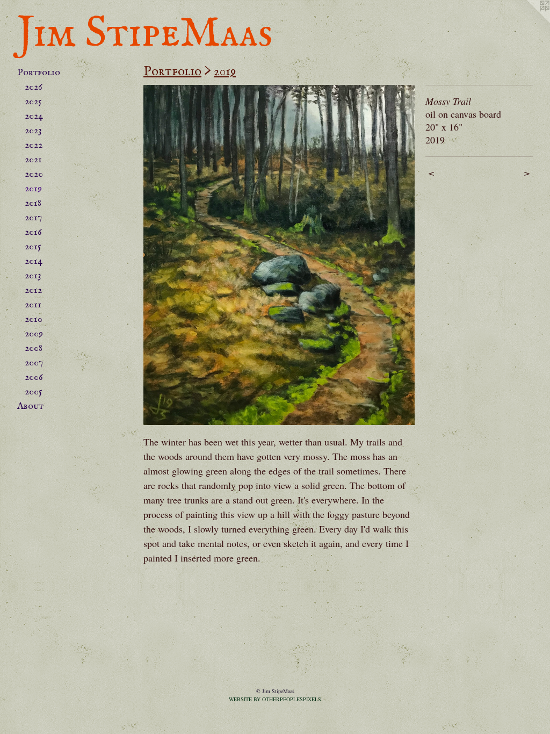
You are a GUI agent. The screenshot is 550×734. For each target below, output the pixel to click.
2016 (33, 232)
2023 (33, 131)
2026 (33, 87)
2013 (33, 276)
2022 (33, 145)
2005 (33, 392)
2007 (34, 363)
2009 (34, 334)
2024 (34, 116)
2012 (33, 290)
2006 (34, 377)
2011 (33, 305)
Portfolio (38, 73)
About (30, 406)
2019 (33, 189)
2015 (33, 247)
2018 (33, 203)
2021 (33, 160)
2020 (34, 174)
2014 (33, 261)
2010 (33, 319)
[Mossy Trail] (279, 255)
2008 (33, 348)
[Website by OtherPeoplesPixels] (528, 21)
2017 (33, 218)
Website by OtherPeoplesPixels (275, 699)
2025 (33, 102)
